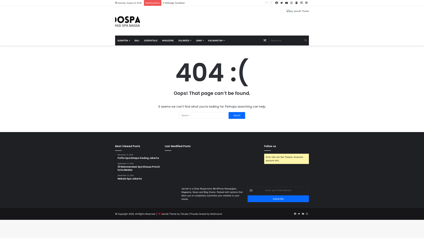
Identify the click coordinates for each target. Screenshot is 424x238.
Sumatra (122, 40)
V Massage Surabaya (174, 2)
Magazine (168, 40)
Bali (136, 40)
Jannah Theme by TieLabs (174, 214)
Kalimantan (215, 40)
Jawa (199, 40)
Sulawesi (183, 40)
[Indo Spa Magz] (127, 21)
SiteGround (216, 214)
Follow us (270, 146)
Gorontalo (151, 40)
